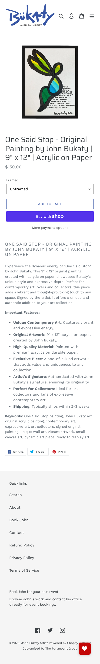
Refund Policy (21, 545)
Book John (19, 520)
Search (15, 495)
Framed (12, 180)
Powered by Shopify (63, 643)
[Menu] (92, 16)
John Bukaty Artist (34, 643)
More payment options (50, 227)
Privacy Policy (21, 558)
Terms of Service (24, 570)
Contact (16, 532)
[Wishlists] (85, 649)
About (14, 507)
